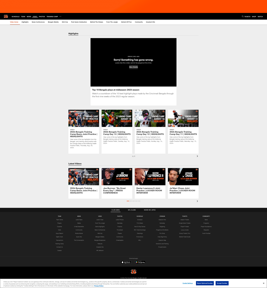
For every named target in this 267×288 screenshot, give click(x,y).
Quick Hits (79, 236)
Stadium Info (162, 219)
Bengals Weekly (100, 236)
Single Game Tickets (184, 223)
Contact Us (59, 247)
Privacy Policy (98, 286)
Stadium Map (162, 240)
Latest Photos (120, 219)
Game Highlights (100, 226)
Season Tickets (185, 219)
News (206, 219)
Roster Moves (79, 233)
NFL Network (99, 250)
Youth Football (206, 233)
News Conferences (100, 230)
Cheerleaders (119, 240)
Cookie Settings (188, 283)
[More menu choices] (60, 16)
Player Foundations (206, 226)
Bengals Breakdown (99, 240)
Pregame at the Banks (162, 230)
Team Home (59, 219)
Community (79, 230)
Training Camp (59, 243)
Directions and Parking (162, 243)
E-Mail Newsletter (79, 226)
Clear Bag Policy (162, 236)
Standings (140, 233)
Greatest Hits (100, 247)
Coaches (59, 226)
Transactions (59, 240)
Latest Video (99, 219)
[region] (133, 283)
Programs (206, 223)
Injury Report (59, 233)
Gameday (119, 223)
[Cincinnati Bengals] (133, 271)
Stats (59, 230)
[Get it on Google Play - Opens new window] (140, 263)
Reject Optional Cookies (205, 283)
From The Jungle (100, 223)
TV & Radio (140, 223)
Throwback (120, 230)
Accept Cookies (222, 283)
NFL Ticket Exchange (139, 230)
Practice (120, 226)
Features (100, 243)
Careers (59, 250)
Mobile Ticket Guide (184, 236)
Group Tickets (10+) (184, 233)
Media (79, 223)
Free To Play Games (139, 226)
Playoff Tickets (185, 226)
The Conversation (79, 240)
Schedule (139, 219)
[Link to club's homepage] (5, 16)
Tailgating (162, 226)
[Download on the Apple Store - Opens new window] (126, 262)
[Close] (263, 283)
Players (59, 223)
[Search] (243, 16)
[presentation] (198, 156)
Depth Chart (59, 236)
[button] (133, 67)
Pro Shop (162, 233)
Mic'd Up (100, 233)
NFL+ (139, 240)
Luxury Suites (185, 230)
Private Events (162, 247)
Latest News (79, 219)
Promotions (139, 236)
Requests (206, 230)
